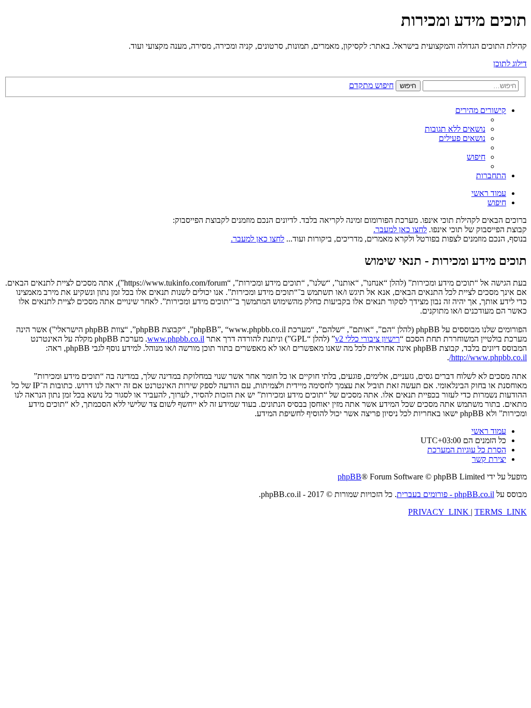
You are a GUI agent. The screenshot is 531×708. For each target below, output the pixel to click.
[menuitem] (455, 128)
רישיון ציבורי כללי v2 (367, 338)
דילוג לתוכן (510, 63)
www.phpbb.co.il (175, 338)
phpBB (349, 476)
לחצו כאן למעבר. (400, 229)
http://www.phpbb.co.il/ (488, 357)
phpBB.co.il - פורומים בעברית (445, 494)
